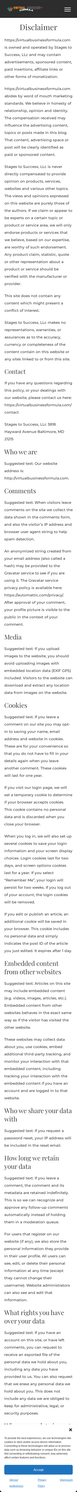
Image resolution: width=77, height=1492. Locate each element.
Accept (38, 1470)
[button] (70, 1430)
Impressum (66, 1479)
